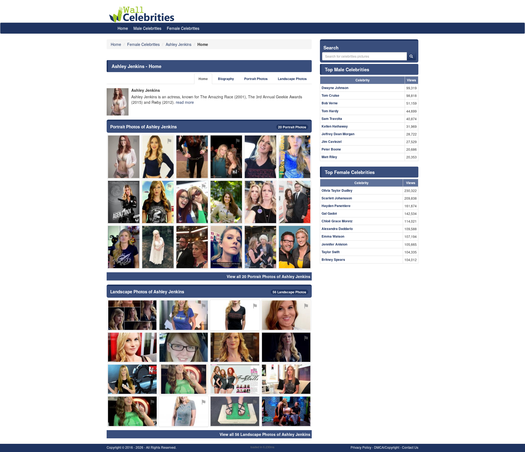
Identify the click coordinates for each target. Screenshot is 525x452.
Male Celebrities (147, 28)
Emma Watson (333, 236)
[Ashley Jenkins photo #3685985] (157, 247)
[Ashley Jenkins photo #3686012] (226, 202)
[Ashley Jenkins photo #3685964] (192, 157)
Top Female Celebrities (350, 172)
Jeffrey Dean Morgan (338, 133)
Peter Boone (331, 149)
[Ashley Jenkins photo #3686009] (132, 411)
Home (123, 28)
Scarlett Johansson (337, 198)
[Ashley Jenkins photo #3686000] (226, 157)
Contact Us (410, 447)
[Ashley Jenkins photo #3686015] (123, 247)
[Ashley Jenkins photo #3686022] (184, 347)
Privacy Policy (361, 447)
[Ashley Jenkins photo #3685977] (260, 157)
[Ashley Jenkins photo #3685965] (286, 411)
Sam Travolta (332, 118)
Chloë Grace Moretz (337, 220)
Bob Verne (330, 103)
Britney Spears (333, 259)
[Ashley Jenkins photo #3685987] (132, 315)
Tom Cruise (330, 95)
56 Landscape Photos (289, 291)
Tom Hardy (330, 110)
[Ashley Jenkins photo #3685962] (184, 379)
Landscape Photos (292, 78)
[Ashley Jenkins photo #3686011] (192, 247)
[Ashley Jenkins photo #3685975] (235, 411)
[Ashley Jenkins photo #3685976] (226, 247)
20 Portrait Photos (292, 127)
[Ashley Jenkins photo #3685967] (294, 247)
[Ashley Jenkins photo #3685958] (123, 202)
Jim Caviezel (332, 141)
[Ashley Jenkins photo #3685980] (294, 157)
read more (185, 102)
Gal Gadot (329, 213)
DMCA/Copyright (386, 447)
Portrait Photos (256, 78)
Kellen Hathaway (335, 126)
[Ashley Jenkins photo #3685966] (157, 202)
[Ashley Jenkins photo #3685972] (286, 315)
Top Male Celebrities (347, 69)
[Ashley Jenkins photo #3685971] (184, 411)
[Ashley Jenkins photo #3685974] (192, 202)
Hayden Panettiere (336, 205)
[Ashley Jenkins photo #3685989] (294, 202)
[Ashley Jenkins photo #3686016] (260, 247)
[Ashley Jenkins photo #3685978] (235, 347)
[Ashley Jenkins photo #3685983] (260, 202)
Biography (226, 78)
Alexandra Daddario (337, 228)
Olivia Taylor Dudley (337, 190)
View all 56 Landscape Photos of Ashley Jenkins (265, 434)
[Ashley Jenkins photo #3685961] (157, 157)
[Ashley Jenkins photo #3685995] (235, 379)
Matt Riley (329, 156)
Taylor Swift (331, 251)
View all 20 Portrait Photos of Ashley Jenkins (268, 276)
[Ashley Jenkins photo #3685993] (184, 315)
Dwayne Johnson (335, 87)
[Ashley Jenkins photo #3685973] (132, 347)
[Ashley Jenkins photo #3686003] (286, 347)
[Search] (411, 56)
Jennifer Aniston (334, 244)
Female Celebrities (183, 28)
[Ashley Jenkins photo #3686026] (123, 157)
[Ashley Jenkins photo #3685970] (286, 379)
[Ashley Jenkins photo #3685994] (132, 379)
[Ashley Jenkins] (118, 102)
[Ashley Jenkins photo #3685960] (235, 315)
